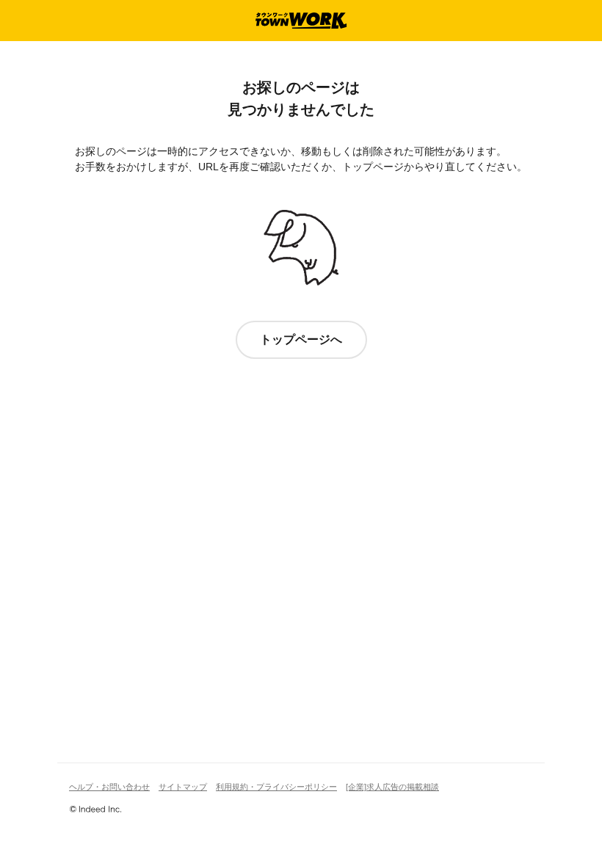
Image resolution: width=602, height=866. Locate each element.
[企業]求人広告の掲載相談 (392, 786)
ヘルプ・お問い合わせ (109, 786)
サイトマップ (183, 786)
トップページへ (301, 339)
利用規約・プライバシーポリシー (276, 786)
